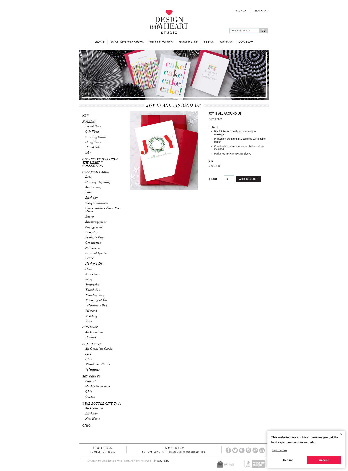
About (100, 42)
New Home (92, 274)
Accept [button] (324, 460)
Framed (90, 381)
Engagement (94, 227)
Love (88, 176)
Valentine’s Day (96, 305)
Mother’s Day (94, 263)
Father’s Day (94, 237)
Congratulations (96, 203)
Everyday (91, 232)
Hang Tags (93, 142)
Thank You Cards (97, 364)
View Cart (261, 10)
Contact (246, 42)
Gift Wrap (92, 131)
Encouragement (96, 222)
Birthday (91, 197)
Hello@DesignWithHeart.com (186, 452)
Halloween (92, 248)
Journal (226, 42)
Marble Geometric (97, 386)
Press (209, 42)
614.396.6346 (151, 452)
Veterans (91, 310)
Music (89, 269)
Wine (88, 321)
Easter (89, 216)
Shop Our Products (127, 42)
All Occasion (94, 332)
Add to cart (248, 179)
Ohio (88, 359)
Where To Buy (161, 42)
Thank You (92, 290)
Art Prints (91, 376)
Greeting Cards (96, 137)
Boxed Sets (93, 126)
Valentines (92, 369)
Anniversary (93, 187)
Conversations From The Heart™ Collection (100, 163)
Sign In (241, 10)
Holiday (89, 122)
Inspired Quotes (96, 253)
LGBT (89, 258)
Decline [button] (288, 460)
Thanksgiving (95, 295)
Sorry (89, 279)
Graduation (93, 242)
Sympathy (92, 284)
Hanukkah (92, 147)
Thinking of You (96, 300)
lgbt (88, 152)
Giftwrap (90, 327)
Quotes (90, 397)
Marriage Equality (98, 182)
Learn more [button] (279, 450)
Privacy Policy (161, 461)
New (85, 115)
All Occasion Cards (99, 348)
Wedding (91, 316)
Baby (88, 192)
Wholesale (188, 42)
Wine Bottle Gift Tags (102, 403)
